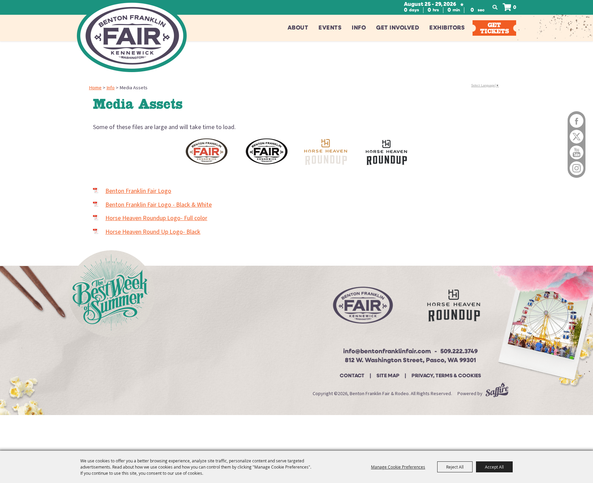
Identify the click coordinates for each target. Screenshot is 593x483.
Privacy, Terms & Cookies (446, 376)
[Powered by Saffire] (497, 393)
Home (95, 87)
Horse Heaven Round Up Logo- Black (152, 232)
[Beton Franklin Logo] (362, 308)
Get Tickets (494, 28)
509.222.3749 (459, 352)
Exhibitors (447, 28)
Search (496, 7)
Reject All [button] (455, 467)
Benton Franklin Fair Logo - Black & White (158, 204)
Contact (352, 376)
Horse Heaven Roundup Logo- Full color (156, 218)
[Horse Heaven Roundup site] (454, 308)
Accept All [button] (494, 467)
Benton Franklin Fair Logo (138, 191)
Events (329, 28)
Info (359, 28)
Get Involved (397, 28)
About (298, 28)
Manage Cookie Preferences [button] (398, 467)
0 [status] (514, 7)
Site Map (387, 376)
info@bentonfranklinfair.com (387, 352)
